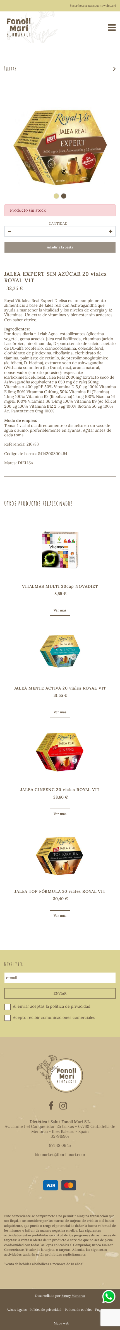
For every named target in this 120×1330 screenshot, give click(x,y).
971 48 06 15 (60, 1145)
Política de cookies (78, 1309)
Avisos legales (17, 1309)
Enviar (60, 993)
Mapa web (61, 1323)
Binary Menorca (73, 1295)
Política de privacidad (45, 1309)
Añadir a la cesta (60, 247)
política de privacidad (70, 1006)
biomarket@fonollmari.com (60, 1154)
